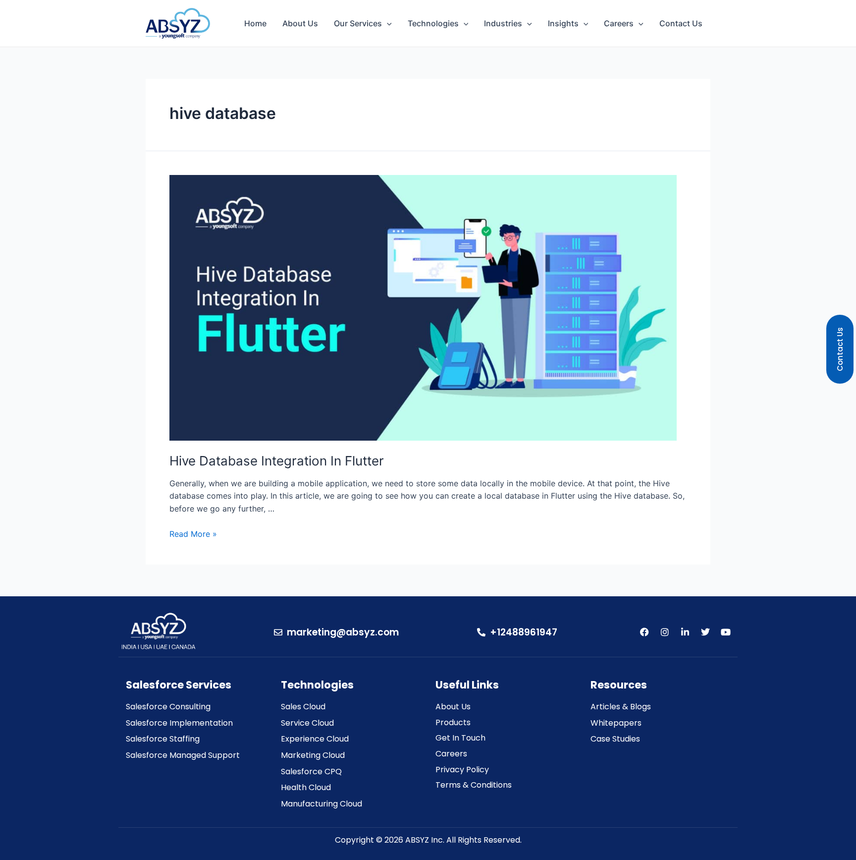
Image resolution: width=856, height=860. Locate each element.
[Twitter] (705, 632)
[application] (387, 23)
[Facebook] (644, 632)
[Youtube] (726, 632)
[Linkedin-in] (685, 632)
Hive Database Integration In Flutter (276, 460)
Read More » (193, 534)
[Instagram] (665, 632)
